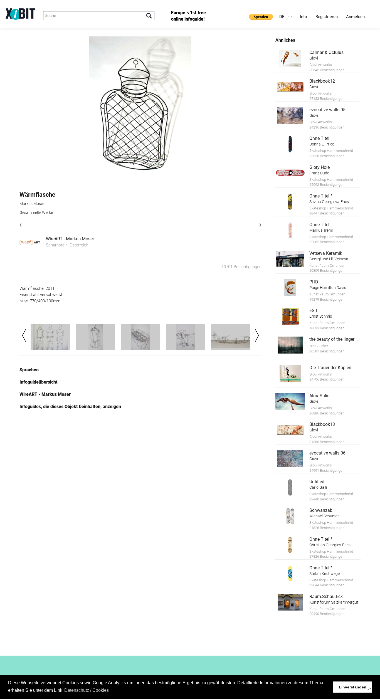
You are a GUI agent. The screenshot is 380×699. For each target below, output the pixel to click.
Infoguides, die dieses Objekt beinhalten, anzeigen (70, 406)
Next (256, 335)
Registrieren (326, 16)
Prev (24, 335)
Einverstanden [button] (352, 687)
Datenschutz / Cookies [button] (86, 690)
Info (303, 16)
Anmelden (355, 16)
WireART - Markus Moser (70, 238)
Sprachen (29, 369)
